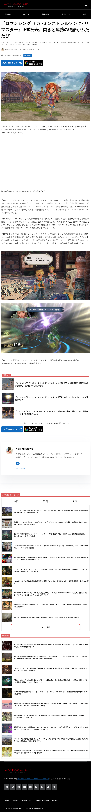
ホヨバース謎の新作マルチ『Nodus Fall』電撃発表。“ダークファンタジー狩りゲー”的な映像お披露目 (46, 617)
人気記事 (8, 14)
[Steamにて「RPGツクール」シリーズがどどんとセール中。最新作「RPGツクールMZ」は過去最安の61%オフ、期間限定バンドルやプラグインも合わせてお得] (7, 752)
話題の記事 (45, 14)
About (7, 800)
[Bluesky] (12, 787)
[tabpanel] (45, 568)
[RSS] (54, 787)
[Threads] (30, 787)
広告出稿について (26, 800)
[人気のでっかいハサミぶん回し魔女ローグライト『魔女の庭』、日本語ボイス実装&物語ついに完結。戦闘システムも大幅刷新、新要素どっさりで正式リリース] (7, 681)
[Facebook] (42, 787)
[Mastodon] (36, 787)
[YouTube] (6, 787)
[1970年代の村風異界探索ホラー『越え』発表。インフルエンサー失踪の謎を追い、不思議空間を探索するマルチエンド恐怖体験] (7, 693)
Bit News (27, 55)
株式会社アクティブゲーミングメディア (33, 778)
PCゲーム (26, 14)
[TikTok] (48, 787)
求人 (84, 14)
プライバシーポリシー (42, 800)
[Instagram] (18, 787)
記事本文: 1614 (20, 469)
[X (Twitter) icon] (18, 463)
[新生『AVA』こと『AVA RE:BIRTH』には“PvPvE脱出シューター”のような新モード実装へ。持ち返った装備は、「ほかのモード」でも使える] (7, 716)
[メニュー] (86, 5)
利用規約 (55, 800)
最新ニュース (66, 14)
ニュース (38, 49)
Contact (15, 800)
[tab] (16, 501)
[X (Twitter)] (24, 787)
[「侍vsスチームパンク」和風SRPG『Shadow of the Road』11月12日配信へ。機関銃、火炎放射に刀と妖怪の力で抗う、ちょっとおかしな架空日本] (7, 669)
